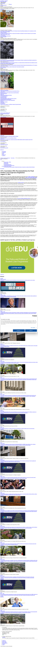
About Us (3, 155)
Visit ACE (3, 643)
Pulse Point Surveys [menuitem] (3, 66)
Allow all (31, 330)
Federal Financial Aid (3, 93)
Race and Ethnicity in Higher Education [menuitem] (6, 60)
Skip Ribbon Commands (4, 0)
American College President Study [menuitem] (11, 66)
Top (1, 159)
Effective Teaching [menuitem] (11, 63)
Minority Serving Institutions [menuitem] (16, 60)
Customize (18, 330)
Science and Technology (4, 101)
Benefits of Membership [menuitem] (8, 136)
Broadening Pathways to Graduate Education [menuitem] (18, 62)
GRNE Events (8, 112)
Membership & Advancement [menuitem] (4, 113)
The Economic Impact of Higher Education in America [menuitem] (8, 98)
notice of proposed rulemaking (31, 177)
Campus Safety (2, 91)
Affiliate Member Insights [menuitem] (21, 139)
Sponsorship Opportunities (4, 140)
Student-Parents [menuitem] (27, 62)
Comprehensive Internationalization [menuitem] (5, 65)
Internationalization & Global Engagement (6, 64)
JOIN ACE (2, 149)
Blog (3, 153)
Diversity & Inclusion (3, 59)
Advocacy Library (3, 112)
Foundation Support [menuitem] (28, 139)
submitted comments (21, 182)
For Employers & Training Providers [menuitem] (5, 33)
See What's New (2, 71)
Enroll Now (2, 9)
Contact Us (4, 640)
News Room (4, 151)
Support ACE (2, 138)
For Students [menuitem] (21, 33)
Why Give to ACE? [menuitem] (3, 139)
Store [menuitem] (31, 139)
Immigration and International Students (6, 95)
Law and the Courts (3, 96)
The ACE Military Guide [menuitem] (6, 34)
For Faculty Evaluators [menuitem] (26, 33)
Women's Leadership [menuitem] (24, 60)
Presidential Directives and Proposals (5, 99)
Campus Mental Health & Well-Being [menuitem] (5, 62)
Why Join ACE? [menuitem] (2, 136)
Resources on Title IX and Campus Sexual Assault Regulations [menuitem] (9, 92)
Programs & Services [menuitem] (3, 5)
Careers (3, 644)
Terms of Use (4, 641)
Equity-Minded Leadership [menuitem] (31, 60)
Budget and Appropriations (4, 90)
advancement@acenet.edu (4, 147)
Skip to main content (3, 1)
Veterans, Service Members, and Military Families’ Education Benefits (10, 104)
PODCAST (4, 154)
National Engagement (3, 97)
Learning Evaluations (3, 32)
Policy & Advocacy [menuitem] (3, 67)
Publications (4, 152)
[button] (10, 4)
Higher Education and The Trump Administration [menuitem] (7, 100)
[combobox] (4, 4)
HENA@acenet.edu (3, 110)
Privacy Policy (4, 642)
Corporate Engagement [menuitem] (13, 139)
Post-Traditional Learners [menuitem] (33, 62)
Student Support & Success (4, 61)
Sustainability (2, 102)
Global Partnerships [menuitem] (14, 65)
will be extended (31, 176)
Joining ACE (2, 135)
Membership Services (3, 137)
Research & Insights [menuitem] (3, 36)
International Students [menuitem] (20, 65)
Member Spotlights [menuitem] (15, 136)
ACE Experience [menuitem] (2, 141)
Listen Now (2, 274)
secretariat (3, 637)
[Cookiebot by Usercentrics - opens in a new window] (33, 316)
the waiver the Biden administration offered (23, 198)
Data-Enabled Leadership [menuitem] (20, 66)
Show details (33, 327)
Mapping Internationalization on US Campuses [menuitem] (30, 65)
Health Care (2, 94)
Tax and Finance (2, 103)
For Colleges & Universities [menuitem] (15, 33)
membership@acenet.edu (4, 144)
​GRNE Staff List (2, 107)
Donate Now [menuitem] (8, 139)
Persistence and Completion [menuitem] (4, 63)
